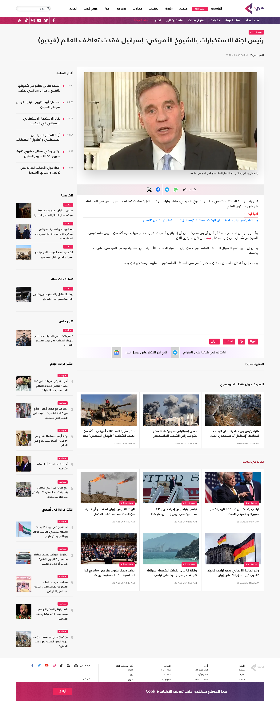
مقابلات (215, 20)
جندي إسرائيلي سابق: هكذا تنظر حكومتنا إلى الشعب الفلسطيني (175, 434)
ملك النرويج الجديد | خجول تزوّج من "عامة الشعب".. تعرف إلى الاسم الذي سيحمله (50, 413)
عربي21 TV (165, 669)
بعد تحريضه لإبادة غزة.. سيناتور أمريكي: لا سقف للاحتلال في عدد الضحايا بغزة (54, 234)
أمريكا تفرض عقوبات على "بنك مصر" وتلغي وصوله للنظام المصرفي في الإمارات (50, 386)
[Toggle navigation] (48, 8)
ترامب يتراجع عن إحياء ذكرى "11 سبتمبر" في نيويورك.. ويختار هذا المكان (174, 512)
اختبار (158, 20)
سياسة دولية (141, 20)
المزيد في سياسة (253, 461)
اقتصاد (183, 8)
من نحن (86, 678)
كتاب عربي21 (201, 669)
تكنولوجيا (166, 679)
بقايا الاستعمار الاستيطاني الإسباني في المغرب (41, 121)
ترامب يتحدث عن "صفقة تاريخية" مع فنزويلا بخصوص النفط (234, 512)
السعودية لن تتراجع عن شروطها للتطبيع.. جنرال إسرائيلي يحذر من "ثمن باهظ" (39, 88)
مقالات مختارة (201, 679)
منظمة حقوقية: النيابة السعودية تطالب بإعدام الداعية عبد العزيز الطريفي (51, 587)
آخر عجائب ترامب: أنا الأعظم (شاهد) (52, 466)
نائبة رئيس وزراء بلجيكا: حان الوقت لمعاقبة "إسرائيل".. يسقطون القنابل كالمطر (198, 220)
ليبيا (131, 674)
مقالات (137, 8)
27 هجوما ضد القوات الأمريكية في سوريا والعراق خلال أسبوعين (53, 254)
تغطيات (153, 8)
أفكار (107, 8)
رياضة (169, 8)
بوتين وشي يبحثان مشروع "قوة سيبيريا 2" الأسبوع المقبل (38, 154)
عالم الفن (166, 674)
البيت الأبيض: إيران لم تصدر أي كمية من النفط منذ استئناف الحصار (110, 512)
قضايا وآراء (203, 674)
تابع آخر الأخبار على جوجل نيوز (146, 352)
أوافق (62, 691)
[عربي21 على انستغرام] (33, 20)
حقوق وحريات (196, 20)
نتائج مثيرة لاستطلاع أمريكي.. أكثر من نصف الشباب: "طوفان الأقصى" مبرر (109, 434)
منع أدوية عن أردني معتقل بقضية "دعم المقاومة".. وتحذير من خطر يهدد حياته (50, 492)
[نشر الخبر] (149, 189)
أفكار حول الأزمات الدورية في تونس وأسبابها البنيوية (40, 170)
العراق (130, 669)
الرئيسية (215, 8)
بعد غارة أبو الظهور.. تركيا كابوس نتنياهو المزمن (38, 105)
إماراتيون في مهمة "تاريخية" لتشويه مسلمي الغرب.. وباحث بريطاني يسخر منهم (50, 532)
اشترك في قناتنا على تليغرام (204, 352)
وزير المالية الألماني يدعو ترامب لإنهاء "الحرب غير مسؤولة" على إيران (233, 573)
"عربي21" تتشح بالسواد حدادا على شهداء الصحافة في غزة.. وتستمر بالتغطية (53, 341)
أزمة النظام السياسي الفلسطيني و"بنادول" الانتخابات (38, 138)
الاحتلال (229, 341)
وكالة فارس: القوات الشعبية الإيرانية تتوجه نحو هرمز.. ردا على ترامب (172, 573)
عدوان (214, 341)
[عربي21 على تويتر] (46, 20)
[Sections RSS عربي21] (76, 665)
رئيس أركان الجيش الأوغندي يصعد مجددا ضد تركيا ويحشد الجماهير (52, 614)
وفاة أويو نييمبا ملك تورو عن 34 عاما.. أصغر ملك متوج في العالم (51, 441)
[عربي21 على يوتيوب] (39, 20)
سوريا (130, 679)
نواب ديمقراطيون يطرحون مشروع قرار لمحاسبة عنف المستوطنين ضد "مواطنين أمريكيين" (109, 573)
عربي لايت (91, 8)
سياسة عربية (233, 20)
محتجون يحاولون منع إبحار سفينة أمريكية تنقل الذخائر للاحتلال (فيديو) (53, 212)
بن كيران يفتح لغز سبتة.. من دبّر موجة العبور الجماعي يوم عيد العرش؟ (50, 642)
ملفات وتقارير (174, 20)
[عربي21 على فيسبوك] (53, 20)
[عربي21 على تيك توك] (26, 20)
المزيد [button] (73, 8)
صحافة (121, 8)
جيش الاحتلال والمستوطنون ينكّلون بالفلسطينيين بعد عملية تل (53, 296)
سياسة (199, 8)
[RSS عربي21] (19, 20)
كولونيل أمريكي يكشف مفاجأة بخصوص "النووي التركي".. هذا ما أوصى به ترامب (51, 559)
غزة (209, 238)
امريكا (253, 341)
